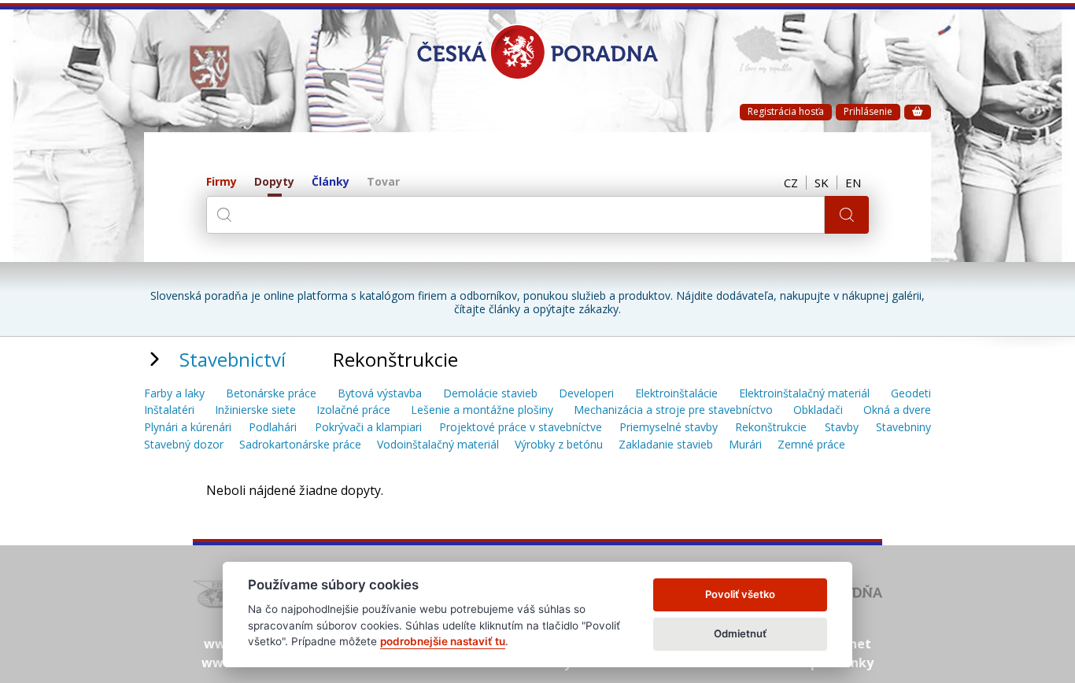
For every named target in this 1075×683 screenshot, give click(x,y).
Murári (745, 445)
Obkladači (818, 410)
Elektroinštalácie (676, 394)
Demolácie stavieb (490, 394)
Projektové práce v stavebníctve (520, 427)
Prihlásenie (868, 111)
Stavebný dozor (183, 445)
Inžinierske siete (255, 410)
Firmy (221, 182)
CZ (791, 182)
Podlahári (273, 427)
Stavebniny (903, 427)
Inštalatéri (169, 410)
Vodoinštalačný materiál (438, 445)
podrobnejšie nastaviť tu (442, 641)
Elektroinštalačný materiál (804, 394)
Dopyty (274, 182)
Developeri (586, 394)
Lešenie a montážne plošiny (482, 410)
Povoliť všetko (740, 594)
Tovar (383, 182)
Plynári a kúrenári (187, 427)
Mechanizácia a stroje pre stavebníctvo (673, 410)
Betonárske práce (271, 394)
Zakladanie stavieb (666, 445)
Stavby (842, 427)
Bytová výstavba (380, 394)
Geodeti (911, 394)
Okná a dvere (897, 410)
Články (330, 182)
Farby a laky (174, 394)
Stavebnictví (232, 359)
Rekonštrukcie (771, 427)
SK (822, 182)
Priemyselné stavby (668, 427)
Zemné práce (811, 445)
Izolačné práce (353, 410)
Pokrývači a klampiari (368, 427)
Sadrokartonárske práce (300, 445)
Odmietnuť (740, 633)
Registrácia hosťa (786, 111)
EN (853, 182)
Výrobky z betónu (559, 445)
